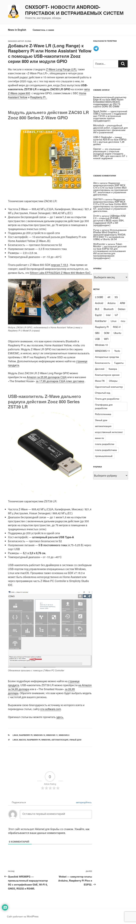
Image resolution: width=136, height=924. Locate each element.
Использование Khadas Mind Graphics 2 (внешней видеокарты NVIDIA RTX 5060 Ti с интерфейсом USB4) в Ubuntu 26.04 (110, 234)
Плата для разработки (107, 398)
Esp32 (98, 315)
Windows (45, 739)
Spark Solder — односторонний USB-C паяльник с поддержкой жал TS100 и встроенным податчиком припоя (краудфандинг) (110, 116)
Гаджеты (119, 362)
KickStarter (100, 321)
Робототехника (103, 414)
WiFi (106, 339)
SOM (106, 333)
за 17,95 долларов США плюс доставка (60, 381)
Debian (121, 309)
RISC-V (117, 327)
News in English (17, 29)
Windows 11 (52, 735)
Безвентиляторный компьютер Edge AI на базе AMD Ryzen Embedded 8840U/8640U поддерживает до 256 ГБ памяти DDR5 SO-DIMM (109, 101)
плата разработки (104, 444)
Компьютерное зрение (107, 374)
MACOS (22, 739)
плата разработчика (106, 450)
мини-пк (99, 438)
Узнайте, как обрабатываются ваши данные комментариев (48, 831)
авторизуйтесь (83, 802)
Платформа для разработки (104, 406)
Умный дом (75, 739)
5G (116, 297)
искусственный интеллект (109, 432)
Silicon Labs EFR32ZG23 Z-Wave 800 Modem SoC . (61, 273)
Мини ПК (100, 380)
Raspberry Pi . (38, 97)
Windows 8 (64, 735)
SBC (97, 333)
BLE (97, 309)
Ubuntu (117, 333)
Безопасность (102, 362)
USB (97, 339)
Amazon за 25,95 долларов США (47, 377)
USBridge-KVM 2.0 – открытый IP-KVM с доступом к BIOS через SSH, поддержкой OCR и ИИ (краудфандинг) (109, 220)
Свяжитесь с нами (43, 29)
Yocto (117, 350)
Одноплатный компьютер (109, 386)
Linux (15, 735)
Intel (108, 315)
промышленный (103, 456)
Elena (28, 41)
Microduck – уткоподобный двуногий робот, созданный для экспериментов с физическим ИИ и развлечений (110, 129)
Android (99, 303)
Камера (113, 368)
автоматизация (59, 739)
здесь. (60, 717)
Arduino (111, 303)
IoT (116, 315)
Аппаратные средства (107, 356)
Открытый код (102, 392)
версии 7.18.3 (59, 265)
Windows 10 (39, 735)
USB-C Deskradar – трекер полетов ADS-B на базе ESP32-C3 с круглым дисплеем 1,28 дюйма (110, 140)
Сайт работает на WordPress (22, 916)
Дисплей (99, 368)
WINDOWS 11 (102, 350)
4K (108, 297)
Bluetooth (109, 309)
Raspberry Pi (26, 735)
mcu (123, 321)
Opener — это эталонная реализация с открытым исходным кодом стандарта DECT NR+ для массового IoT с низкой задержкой (110, 153)
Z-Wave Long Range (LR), (61, 69)
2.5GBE (99, 297)
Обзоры (113, 380)
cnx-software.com (50, 709)
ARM (122, 303)
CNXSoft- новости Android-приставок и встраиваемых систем (74, 10)
